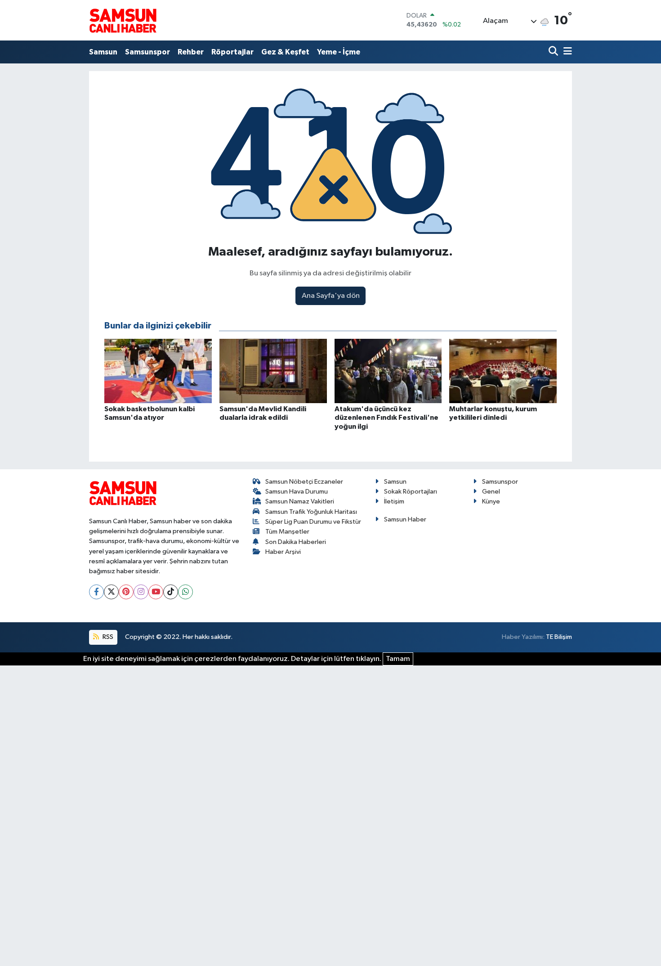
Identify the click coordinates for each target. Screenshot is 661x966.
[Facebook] (96, 591)
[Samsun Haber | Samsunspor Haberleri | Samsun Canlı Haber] (122, 20)
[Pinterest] (126, 591)
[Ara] (554, 52)
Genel (491, 491)
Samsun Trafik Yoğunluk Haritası (311, 511)
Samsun (103, 52)
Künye (491, 501)
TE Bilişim (559, 637)
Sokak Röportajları (410, 491)
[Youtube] (155, 591)
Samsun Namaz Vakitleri (299, 501)
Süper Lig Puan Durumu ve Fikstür (313, 521)
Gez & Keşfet (285, 52)
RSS (107, 637)
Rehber (191, 52)
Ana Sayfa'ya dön (331, 296)
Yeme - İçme (338, 52)
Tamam (398, 659)
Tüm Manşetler (287, 531)
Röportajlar (232, 52)
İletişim (394, 501)
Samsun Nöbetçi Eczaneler (304, 481)
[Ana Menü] (566, 52)
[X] (111, 591)
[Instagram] (141, 591)
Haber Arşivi (283, 551)
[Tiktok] (170, 591)
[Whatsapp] (185, 591)
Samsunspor (147, 52)
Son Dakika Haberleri (295, 542)
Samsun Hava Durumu (296, 491)
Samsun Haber (405, 519)
